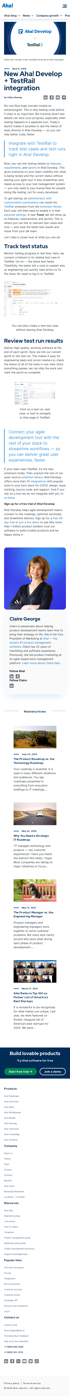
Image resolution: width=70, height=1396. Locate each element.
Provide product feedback (16, 1336)
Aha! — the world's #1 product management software (33, 642)
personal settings (15, 214)
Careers (8, 1169)
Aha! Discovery (11, 1101)
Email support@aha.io (14, 1330)
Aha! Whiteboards (12, 1112)
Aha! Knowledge (12, 1134)
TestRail (9, 206)
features (55, 163)
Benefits (8, 1180)
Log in (7, 1311)
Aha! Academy (11, 1139)
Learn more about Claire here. (41, 663)
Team (6, 1164)
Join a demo (52, 1071)
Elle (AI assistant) (12, 1284)
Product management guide (17, 1237)
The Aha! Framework (14, 1267)
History (7, 1158)
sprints (32, 167)
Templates (9, 1232)
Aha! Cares (9, 1186)
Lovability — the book (14, 1197)
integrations (38, 481)
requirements (12, 167)
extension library (50, 206)
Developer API (11, 1300)
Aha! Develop (10, 1123)
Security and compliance (16, 1306)
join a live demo (29, 522)
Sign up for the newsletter (16, 1341)
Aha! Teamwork (11, 1129)
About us (8, 1153)
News (26, 15)
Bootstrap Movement (14, 1191)
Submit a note (10, 1325)
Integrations (9, 1278)
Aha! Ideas (9, 1107)
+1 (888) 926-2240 (13, 1346)
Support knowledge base (16, 1254)
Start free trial (19, 1071)
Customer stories (12, 1295)
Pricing (7, 1273)
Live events (9, 1221)
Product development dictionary (19, 1248)
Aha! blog (10, 15)
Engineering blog (12, 1216)
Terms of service (32, 1383)
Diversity (8, 1175)
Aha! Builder (9, 1118)
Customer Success (13, 1289)
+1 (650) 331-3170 (13, 1352)
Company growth (47, 15)
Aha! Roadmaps (11, 1096)
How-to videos (11, 1227)
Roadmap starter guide (14, 1243)
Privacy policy (11, 1383)
